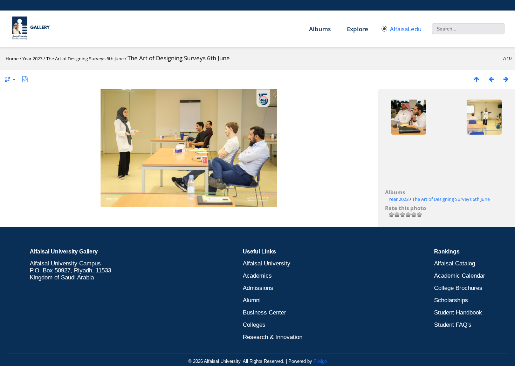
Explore (357, 29)
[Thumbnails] (476, 79)
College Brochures (458, 288)
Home (12, 58)
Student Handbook (458, 312)
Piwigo (320, 361)
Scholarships (451, 300)
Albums (320, 29)
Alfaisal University (266, 263)
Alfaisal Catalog (454, 263)
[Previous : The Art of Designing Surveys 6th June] (491, 79)
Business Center (264, 312)
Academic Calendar (459, 275)
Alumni (252, 300)
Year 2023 (32, 58)
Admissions (258, 288)
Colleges (254, 324)
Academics (257, 275)
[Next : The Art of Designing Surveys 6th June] (506, 79)
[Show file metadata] (25, 79)
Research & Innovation (272, 337)
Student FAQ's (453, 324)
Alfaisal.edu (405, 29)
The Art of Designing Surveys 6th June (85, 58)
